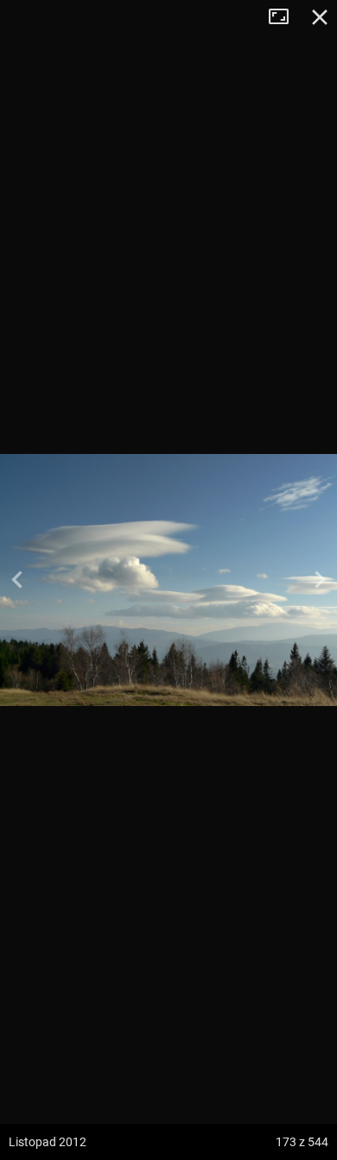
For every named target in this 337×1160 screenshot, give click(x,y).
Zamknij (319, 17)
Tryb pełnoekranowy (285, 17)
